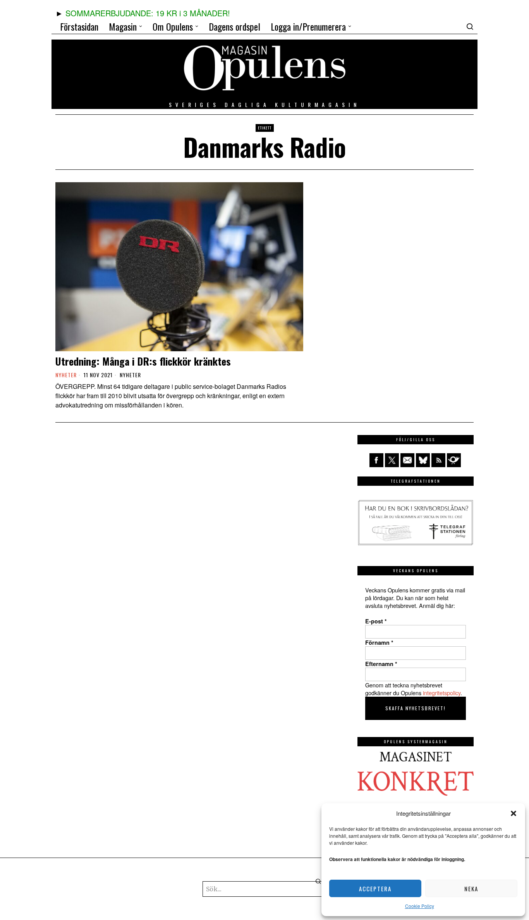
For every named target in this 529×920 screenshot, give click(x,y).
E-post (376, 621)
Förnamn (379, 642)
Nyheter (130, 375)
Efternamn (381, 664)
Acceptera (375, 888)
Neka (471, 888)
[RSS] (438, 460)
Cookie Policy (419, 906)
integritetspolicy (441, 693)
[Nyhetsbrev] (454, 460)
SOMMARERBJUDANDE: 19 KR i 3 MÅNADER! (147, 13)
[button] (513, 813)
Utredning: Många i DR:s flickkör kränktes (143, 361)
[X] (392, 460)
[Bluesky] (423, 460)
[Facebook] (376, 460)
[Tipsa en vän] (407, 460)
